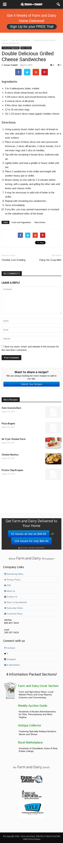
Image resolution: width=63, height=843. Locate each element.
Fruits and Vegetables (11, 48)
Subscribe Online (14, 608)
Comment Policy (14, 614)
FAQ (8, 585)
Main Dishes (26, 48)
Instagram (11, 659)
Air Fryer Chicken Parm (14, 439)
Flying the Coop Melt (50, 260)
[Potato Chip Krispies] (53, 474)
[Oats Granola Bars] (53, 412)
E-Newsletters (13, 665)
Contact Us (11, 597)
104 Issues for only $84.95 (31, 541)
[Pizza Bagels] (53, 427)
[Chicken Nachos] (53, 458)
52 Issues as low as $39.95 (28, 534)
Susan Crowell (11, 65)
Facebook (10, 648)
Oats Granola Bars (11, 408)
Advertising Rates (14, 574)
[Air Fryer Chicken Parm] (53, 443)
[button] (58, 4)
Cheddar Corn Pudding (13, 260)
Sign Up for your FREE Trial (31, 26)
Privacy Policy (13, 580)
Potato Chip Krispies (12, 470)
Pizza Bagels (8, 423)
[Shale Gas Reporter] (31, 798)
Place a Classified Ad (16, 602)
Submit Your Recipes (31, 384)
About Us (10, 591)
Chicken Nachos (10, 454)
